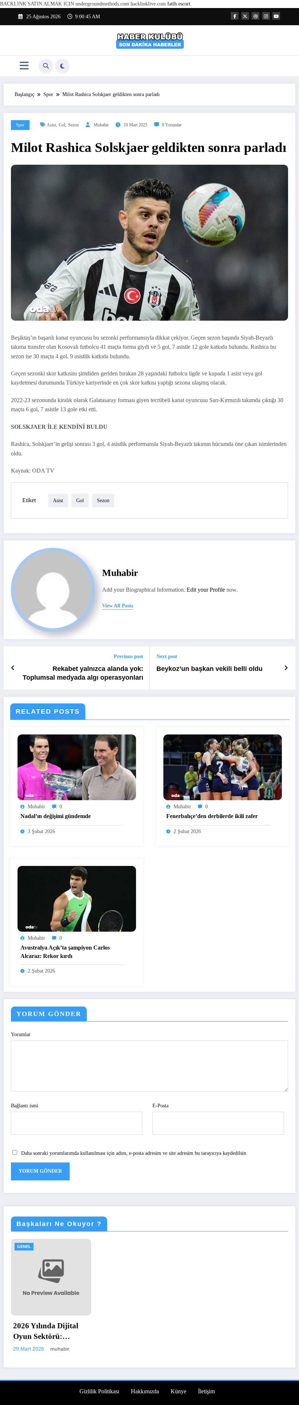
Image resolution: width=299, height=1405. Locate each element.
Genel (24, 1246)
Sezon (73, 124)
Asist (51, 124)
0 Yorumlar (172, 124)
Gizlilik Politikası (99, 1391)
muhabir (101, 124)
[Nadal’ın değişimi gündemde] (77, 767)
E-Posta (160, 1105)
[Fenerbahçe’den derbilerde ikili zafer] (222, 767)
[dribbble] (255, 16)
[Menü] (24, 66)
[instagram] (266, 16)
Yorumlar (21, 1034)
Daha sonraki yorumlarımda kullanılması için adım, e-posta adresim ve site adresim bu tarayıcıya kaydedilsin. (134, 1153)
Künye (178, 1391)
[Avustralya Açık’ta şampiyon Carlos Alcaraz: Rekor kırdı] (77, 898)
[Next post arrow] (286, 668)
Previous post (128, 656)
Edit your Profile (206, 590)
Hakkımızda (145, 1391)
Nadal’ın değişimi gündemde (55, 816)
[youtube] (276, 16)
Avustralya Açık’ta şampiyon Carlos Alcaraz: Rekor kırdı (65, 951)
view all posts (117, 605)
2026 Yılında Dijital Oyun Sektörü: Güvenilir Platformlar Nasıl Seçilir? (49, 1331)
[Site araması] (46, 66)
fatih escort (178, 4)
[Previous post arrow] (13, 668)
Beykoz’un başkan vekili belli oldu (209, 668)
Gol (62, 124)
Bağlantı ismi (24, 1105)
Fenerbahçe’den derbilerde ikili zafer (212, 816)
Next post (166, 656)
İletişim (206, 1391)
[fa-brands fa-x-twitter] (245, 16)
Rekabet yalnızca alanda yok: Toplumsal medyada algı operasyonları (83, 673)
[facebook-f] (234, 16)
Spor (20, 124)
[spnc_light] (62, 66)
